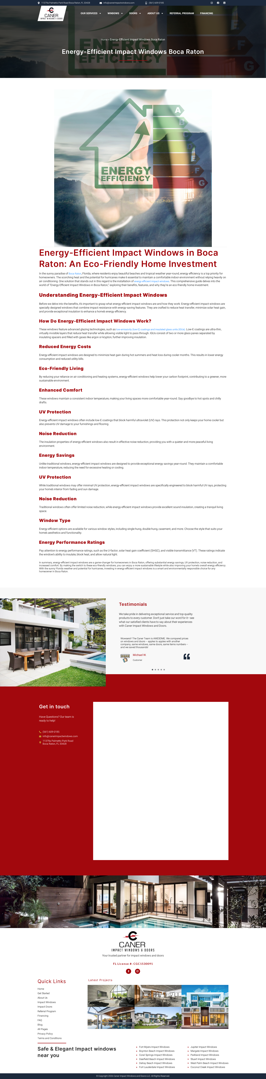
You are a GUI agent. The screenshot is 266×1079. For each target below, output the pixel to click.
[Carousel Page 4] (161, 669)
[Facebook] (218, 3)
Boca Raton (74, 274)
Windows (113, 13)
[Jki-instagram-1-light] (137, 971)
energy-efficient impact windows (151, 281)
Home (104, 40)
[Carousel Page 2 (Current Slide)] (155, 669)
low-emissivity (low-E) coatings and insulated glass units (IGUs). (151, 329)
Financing (206, 13)
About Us (153, 13)
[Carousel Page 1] (152, 669)
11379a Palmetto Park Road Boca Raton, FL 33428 (65, 2)
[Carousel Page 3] (158, 669)
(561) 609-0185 (156, 2)
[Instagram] (211, 3)
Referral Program (182, 13)
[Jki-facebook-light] (128, 971)
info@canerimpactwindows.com (118, 2)
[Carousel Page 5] (164, 669)
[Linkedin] (224, 3)
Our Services (89, 13)
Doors (133, 13)
